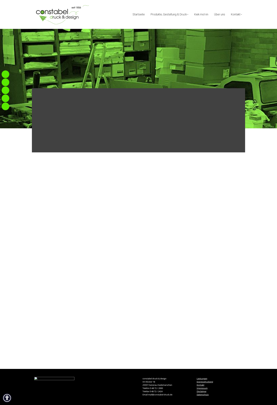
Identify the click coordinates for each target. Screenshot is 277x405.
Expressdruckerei (205, 381)
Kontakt (200, 385)
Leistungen (202, 378)
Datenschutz (203, 394)
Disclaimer (201, 391)
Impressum (202, 388)
